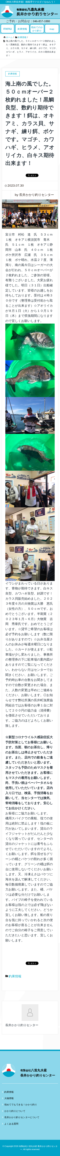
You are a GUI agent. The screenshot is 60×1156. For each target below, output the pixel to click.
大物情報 (9, 1098)
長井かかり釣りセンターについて (21, 1117)
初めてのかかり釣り (37, 29)
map (52, 29)
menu (7, 28)
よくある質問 (11, 1123)
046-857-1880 (41, 21)
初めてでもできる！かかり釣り (20, 1104)
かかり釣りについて (14, 1111)
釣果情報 (22, 29)
